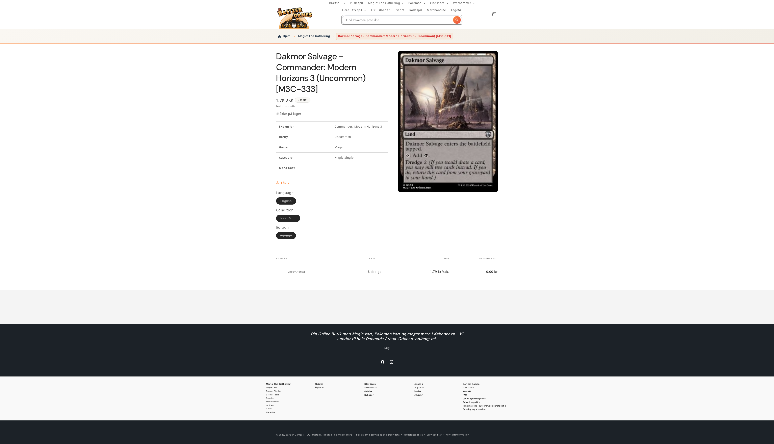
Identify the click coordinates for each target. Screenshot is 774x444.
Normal (288, 236)
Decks (269, 408)
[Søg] (457, 20)
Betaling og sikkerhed (474, 409)
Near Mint (290, 219)
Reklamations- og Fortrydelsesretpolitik (484, 405)
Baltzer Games (471, 384)
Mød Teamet (468, 387)
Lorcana (418, 384)
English (288, 202)
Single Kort (271, 387)
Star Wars (370, 384)
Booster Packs (272, 394)
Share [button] (285, 182)
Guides (270, 405)
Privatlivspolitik (471, 402)
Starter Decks (272, 401)
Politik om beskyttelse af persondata (377, 434)
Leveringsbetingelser (474, 398)
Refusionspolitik (413, 434)
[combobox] (402, 19)
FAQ (465, 395)
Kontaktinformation (457, 434)
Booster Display (273, 391)
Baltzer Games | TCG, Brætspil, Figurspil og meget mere (319, 434)
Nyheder (270, 412)
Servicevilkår (434, 434)
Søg (387, 348)
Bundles (270, 398)
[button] (337, 3)
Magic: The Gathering (278, 384)
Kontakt (467, 391)
